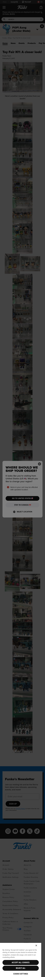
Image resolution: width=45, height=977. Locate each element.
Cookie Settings (20, 974)
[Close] (36, 945)
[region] (20, 960)
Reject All (21, 968)
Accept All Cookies (21, 962)
